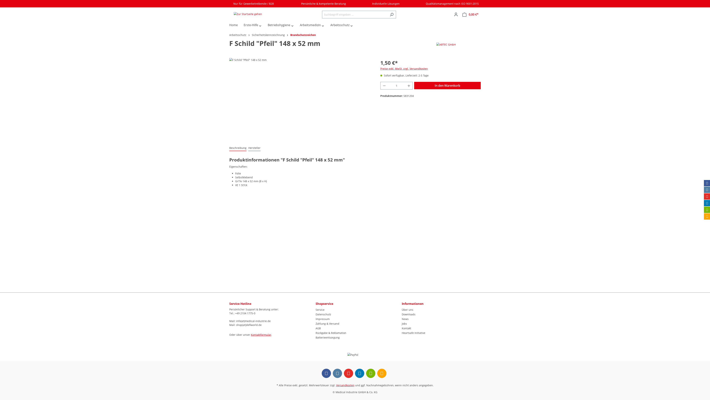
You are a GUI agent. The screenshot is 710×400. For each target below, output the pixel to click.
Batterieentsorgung (328, 337)
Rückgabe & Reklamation (331, 333)
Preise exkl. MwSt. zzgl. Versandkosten (404, 68)
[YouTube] (707, 196)
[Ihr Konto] (456, 14)
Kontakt (406, 328)
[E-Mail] (707, 210)
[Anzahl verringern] (384, 85)
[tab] (237, 148)
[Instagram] (707, 190)
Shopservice (324, 304)
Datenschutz (323, 314)
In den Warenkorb (447, 86)
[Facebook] (707, 183)
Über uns (407, 309)
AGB (318, 328)
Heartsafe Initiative (413, 333)
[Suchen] (391, 14)
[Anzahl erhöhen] (409, 85)
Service (320, 309)
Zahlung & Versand (327, 323)
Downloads (408, 314)
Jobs (404, 323)
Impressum (323, 319)
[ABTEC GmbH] (446, 44)
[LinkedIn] (707, 203)
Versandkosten (345, 385)
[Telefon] (707, 216)
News (405, 319)
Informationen (413, 304)
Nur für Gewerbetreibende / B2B (253, 3)
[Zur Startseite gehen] (247, 14)
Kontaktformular (261, 334)
